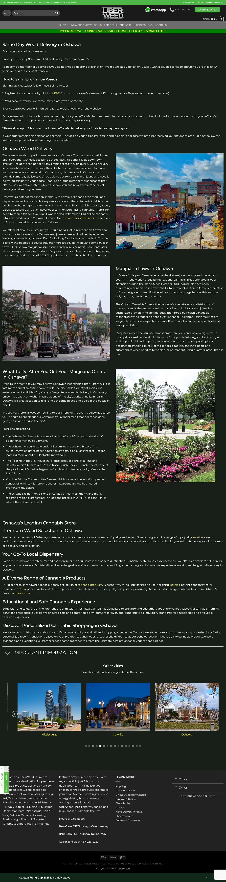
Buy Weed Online (125, 798)
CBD (22, 589)
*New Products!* (81, 25)
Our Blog (120, 807)
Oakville (113, 734)
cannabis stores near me (83, 218)
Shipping (120, 786)
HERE (56, 93)
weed (196, 537)
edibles (175, 584)
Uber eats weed (124, 816)
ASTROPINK (110, 25)
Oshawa (181, 734)
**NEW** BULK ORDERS (132, 25)
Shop (62, 25)
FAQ (150, 25)
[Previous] (15, 714)
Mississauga (44, 734)
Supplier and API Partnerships (99, 863)
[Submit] (57, 13)
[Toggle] (7, 653)
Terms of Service (125, 790)
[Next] (211, 714)
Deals (98, 25)
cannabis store (20, 593)
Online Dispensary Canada (130, 794)
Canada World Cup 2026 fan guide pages (44, 877)
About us (161, 25)
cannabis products (90, 584)
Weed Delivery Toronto (128, 811)
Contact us (70, 863)
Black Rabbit (122, 803)
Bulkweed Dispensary (127, 820)
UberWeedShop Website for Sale (142, 863)
